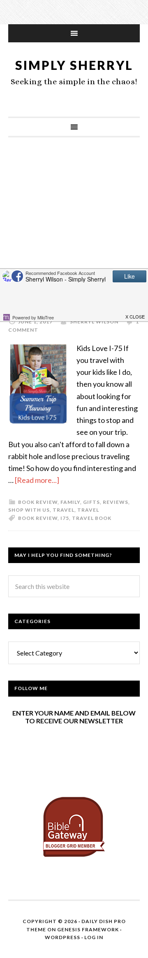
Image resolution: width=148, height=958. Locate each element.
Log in (93, 937)
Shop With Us (29, 510)
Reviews (115, 502)
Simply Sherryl (74, 65)
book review (38, 502)
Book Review (38, 518)
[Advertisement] (74, 228)
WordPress (62, 937)
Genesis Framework (88, 929)
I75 (64, 518)
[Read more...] (37, 480)
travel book (91, 518)
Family (70, 502)
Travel (63, 510)
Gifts (91, 502)
